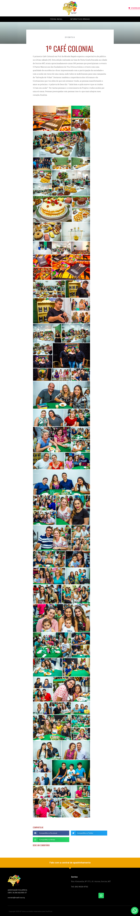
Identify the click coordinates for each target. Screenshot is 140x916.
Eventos (70, 37)
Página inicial (56, 19)
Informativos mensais (80, 19)
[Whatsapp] (101, 895)
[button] (51, 833)
